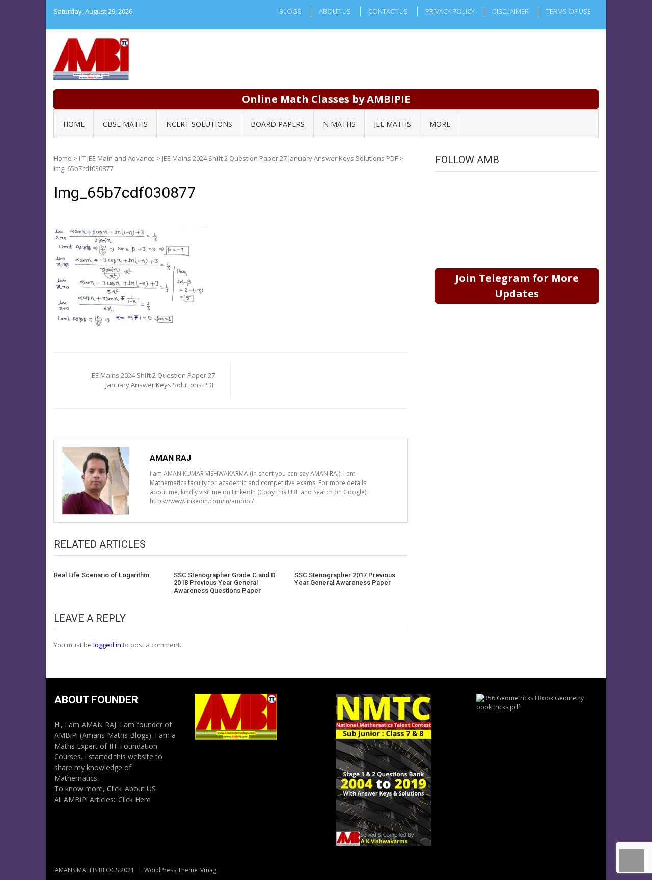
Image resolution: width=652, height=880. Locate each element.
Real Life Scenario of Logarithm (101, 575)
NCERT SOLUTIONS (199, 124)
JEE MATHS (392, 124)
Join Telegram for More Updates (517, 285)
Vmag (208, 870)
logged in (107, 644)
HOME (74, 124)
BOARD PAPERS (278, 124)
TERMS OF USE (568, 11)
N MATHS (339, 124)
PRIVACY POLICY (450, 11)
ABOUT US (335, 11)
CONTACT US (388, 11)
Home (62, 158)
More (439, 124)
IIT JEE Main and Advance (117, 158)
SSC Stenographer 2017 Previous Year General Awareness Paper (344, 579)
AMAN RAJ (170, 458)
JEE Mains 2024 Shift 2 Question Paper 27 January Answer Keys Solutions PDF (280, 158)
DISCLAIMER (510, 11)
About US (140, 788)
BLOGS (290, 11)
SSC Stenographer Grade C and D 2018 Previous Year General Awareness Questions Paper (225, 582)
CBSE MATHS (125, 124)
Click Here (134, 799)
